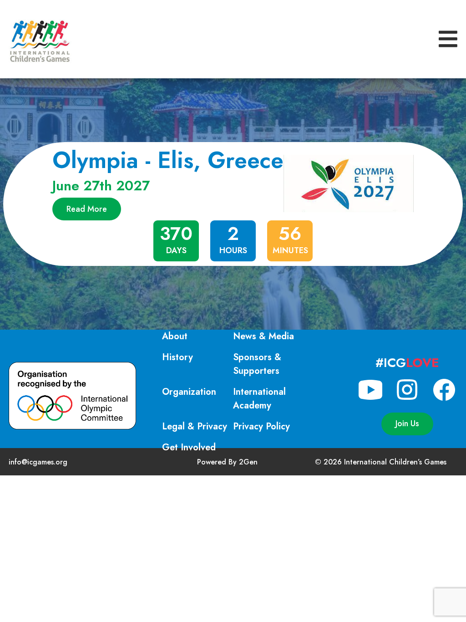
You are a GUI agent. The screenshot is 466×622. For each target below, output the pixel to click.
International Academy (259, 398)
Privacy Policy (261, 426)
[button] (448, 39)
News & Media (263, 336)
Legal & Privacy (194, 426)
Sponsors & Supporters (257, 364)
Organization (189, 391)
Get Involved (189, 447)
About (174, 336)
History (177, 357)
